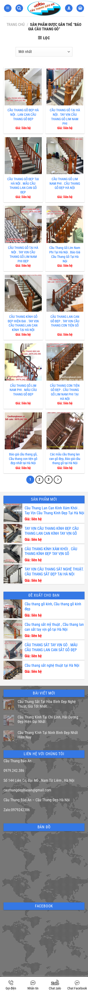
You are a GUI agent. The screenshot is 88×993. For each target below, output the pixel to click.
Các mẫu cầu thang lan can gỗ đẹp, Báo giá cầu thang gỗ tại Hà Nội (64, 458)
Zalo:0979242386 (17, 810)
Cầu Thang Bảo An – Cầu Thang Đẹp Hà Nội (37, 800)
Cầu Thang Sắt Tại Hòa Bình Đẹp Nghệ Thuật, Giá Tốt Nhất (47, 703)
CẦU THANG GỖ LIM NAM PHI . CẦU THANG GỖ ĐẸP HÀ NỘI (65, 183)
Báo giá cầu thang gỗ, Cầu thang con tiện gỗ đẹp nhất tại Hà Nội (23, 458)
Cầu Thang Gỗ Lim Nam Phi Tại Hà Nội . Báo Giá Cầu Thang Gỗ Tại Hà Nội (64, 254)
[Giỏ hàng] (80, 8)
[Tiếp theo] (58, 480)
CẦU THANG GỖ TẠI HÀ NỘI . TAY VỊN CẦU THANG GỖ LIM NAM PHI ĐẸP (23, 254)
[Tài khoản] (69, 8)
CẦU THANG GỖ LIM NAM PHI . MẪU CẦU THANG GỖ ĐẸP (23, 390)
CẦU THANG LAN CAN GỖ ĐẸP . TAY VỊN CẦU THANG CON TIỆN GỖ (64, 321)
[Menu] (7, 8)
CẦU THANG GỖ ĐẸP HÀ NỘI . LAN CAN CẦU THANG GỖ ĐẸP (23, 114)
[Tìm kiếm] (19, 8)
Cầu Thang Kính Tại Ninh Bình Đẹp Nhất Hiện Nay (48, 734)
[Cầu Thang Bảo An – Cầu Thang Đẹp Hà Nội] (44, 8)
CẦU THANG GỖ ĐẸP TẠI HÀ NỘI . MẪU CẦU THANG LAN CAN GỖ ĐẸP (23, 185)
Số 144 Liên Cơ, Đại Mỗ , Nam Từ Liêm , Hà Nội (39, 780)
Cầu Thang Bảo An (17, 761)
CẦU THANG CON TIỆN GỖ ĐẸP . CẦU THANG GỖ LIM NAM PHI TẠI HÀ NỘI (65, 392)
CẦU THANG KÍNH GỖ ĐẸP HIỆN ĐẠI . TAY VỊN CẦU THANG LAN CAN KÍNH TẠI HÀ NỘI (23, 323)
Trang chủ (16, 24)
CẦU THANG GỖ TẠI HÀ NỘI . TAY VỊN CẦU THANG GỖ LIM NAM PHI (65, 116)
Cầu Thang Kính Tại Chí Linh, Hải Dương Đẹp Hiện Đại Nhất (48, 719)
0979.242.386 (14, 770)
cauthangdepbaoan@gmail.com (27, 790)
